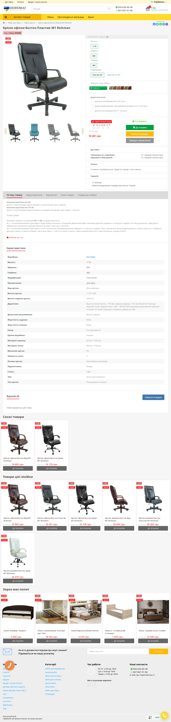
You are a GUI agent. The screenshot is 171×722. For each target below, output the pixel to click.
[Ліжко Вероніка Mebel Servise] (85, 612)
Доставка (9, 2)
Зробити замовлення (159, 10)
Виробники (7, 705)
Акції (5, 708)
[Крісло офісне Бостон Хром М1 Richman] (52, 439)
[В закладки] (27, 423)
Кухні (91, 17)
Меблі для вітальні (53, 676)
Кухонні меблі (51, 672)
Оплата (20, 2)
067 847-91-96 (125, 10)
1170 (94, 46)
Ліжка (50, 17)
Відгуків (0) (51, 195)
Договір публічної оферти (14, 687)
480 (93, 65)
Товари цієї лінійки (87, 195)
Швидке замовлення (139, 140)
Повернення (8, 697)
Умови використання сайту (14, 690)
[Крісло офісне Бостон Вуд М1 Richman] (18, 439)
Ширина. (94, 51)
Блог (5, 694)
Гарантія (6, 676)
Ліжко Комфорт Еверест (15, 630)
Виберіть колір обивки (100, 83)
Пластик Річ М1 (113, 75)
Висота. (94, 41)
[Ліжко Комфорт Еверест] (18, 612)
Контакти (7, 701)
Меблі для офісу (14, 23)
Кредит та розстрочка (37, 2)
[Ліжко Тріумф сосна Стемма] (153, 612)
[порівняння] (31, 423)
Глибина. (94, 60)
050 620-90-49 (125, 7)
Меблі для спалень (53, 679)
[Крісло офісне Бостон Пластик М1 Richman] (52, 499)
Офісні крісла (29, 23)
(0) (107, 37)
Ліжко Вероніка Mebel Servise (85, 630)
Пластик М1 (97, 75)
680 (93, 56)
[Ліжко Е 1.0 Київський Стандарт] (119, 612)
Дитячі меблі (50, 683)
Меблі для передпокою (55, 668)
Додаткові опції (98, 97)
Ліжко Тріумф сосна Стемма (152, 630)
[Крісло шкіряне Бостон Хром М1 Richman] (18, 552)
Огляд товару (14, 194)
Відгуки (6, 679)
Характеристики (34, 195)
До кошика (141, 127)
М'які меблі (50, 687)
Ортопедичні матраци (71, 17)
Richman (91, 257)
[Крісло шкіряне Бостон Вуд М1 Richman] (119, 499)
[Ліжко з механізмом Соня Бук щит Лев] (52, 612)
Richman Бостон (16, 237)
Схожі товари (67, 195)
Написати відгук (153, 397)
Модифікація (96, 70)
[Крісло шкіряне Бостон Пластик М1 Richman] (153, 499)
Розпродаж (50, 694)
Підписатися (158, 651)
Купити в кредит (139, 134)
